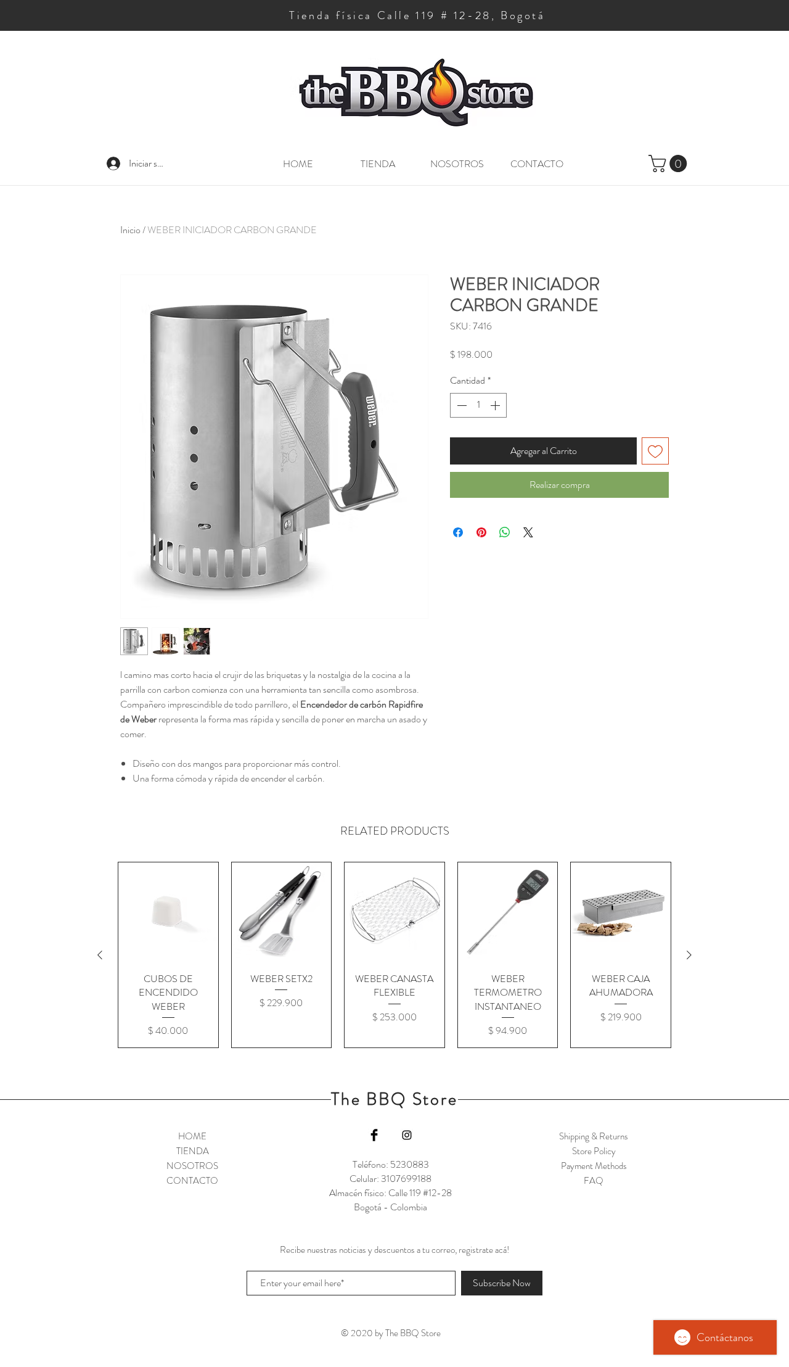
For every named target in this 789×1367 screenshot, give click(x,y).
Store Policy (594, 1151)
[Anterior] (99, 955)
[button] (669, 163)
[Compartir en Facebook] (458, 532)
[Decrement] (460, 405)
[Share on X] (528, 532)
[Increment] (496, 405)
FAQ (593, 1180)
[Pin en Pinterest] (481, 532)
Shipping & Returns (593, 1136)
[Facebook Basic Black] (374, 1135)
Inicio (130, 230)
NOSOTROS (192, 1166)
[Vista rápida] (168, 912)
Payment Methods (594, 1166)
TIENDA (192, 1151)
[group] (394, 955)
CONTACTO (192, 1180)
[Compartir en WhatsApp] (504, 532)
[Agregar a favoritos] (655, 451)
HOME (192, 1136)
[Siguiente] (689, 955)
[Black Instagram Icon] (407, 1135)
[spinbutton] (478, 405)
